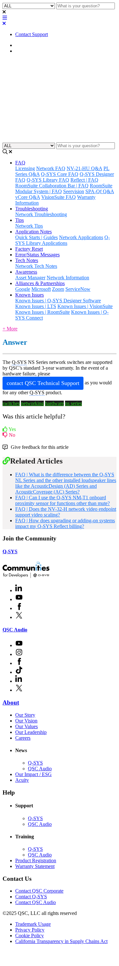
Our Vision (26, 720)
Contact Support (31, 34)
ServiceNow (77, 289)
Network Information (68, 277)
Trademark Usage (33, 924)
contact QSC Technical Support (43, 383)
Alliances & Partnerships (40, 283)
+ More (10, 328)
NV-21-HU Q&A (84, 168)
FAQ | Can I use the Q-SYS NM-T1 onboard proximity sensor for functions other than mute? (62, 500)
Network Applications (81, 237)
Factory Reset (29, 249)
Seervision (73, 191)
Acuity (22, 780)
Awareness (26, 272)
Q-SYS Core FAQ (59, 174)
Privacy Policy (29, 929)
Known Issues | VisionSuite (85, 306)
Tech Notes (26, 260)
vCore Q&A (27, 197)
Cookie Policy (29, 935)
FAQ (20, 51)
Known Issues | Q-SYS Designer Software (58, 300)
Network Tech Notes (36, 266)
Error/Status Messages (37, 254)
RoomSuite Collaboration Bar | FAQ (52, 185)
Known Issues (29, 295)
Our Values (26, 726)
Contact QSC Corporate (39, 891)
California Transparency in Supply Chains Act (61, 941)
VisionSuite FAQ (58, 197)
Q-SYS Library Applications (62, 240)
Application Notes (33, 231)
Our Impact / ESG (33, 774)
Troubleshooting (31, 208)
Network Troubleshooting (41, 214)
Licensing (25, 168)
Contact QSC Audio (35, 902)
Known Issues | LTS (35, 306)
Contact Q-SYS (31, 896)
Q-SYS (10, 551)
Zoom (58, 289)
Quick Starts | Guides (36, 237)
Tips (19, 220)
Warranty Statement (35, 866)
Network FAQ (50, 168)
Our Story (25, 715)
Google (22, 289)
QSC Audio (15, 629)
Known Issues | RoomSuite (42, 312)
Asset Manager (30, 277)
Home (21, 45)
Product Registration (35, 860)
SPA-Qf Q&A (99, 191)
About (11, 702)
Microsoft (41, 289)
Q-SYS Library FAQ (48, 180)
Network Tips (29, 226)
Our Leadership (31, 732)
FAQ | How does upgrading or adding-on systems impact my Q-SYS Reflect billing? (65, 523)
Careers (22, 738)
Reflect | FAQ (84, 180)
